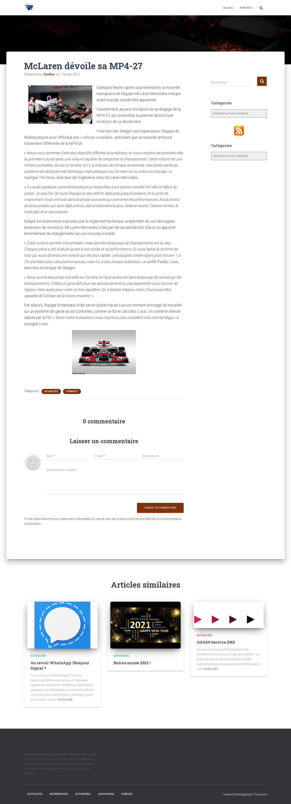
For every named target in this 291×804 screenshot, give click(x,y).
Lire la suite (65, 699)
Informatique (59, 793)
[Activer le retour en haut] (282, 795)
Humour (126, 793)
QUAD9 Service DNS (216, 642)
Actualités (51, 391)
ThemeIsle (260, 794)
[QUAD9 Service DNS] (228, 614)
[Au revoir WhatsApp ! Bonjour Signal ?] (62, 625)
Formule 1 (72, 391)
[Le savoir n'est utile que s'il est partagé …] (29, 7)
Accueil (228, 7)
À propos (246, 7)
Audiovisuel (106, 793)
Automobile (83, 793)
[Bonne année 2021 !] (145, 625)
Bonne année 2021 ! (132, 662)
